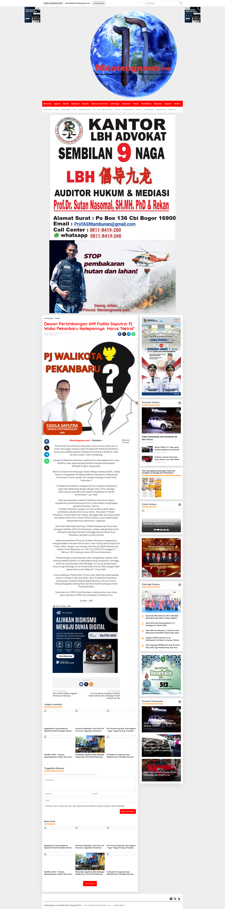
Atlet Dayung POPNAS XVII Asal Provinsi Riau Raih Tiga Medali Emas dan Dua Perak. (163, 646)
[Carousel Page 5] (167, 529)
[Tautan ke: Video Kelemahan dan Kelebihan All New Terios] (161, 420)
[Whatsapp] (133, 334)
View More (90, 883)
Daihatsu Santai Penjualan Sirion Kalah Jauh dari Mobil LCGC (167, 458)
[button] (180, 3)
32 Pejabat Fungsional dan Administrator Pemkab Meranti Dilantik (120, 756)
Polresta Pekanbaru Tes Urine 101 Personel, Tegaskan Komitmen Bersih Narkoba (89, 729)
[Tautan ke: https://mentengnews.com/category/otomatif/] (179, 402)
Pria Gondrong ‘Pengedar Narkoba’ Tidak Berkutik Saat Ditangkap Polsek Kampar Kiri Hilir (104, 694)
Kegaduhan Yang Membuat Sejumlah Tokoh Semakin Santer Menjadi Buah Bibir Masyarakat (58, 729)
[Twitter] (86, 684)
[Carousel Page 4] (164, 529)
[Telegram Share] (129, 334)
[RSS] (91, 684)
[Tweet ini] (124, 334)
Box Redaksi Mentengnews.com (98, 905)
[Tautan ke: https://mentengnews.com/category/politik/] (179, 504)
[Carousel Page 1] (155, 529)
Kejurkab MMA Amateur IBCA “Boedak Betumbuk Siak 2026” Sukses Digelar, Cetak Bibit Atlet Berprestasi (162, 616)
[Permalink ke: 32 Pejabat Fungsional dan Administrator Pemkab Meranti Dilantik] (121, 744)
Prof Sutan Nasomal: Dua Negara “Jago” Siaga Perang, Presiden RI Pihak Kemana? (121, 729)
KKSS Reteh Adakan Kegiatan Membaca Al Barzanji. (65, 693)
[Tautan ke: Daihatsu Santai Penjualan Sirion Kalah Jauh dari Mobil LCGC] (147, 458)
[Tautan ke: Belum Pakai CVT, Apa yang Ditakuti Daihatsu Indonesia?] (147, 449)
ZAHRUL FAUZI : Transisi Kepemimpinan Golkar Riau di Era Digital (58, 756)
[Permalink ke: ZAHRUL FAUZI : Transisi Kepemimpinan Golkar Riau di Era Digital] (58, 744)
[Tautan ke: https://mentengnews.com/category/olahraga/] (179, 584)
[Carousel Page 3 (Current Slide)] (161, 529)
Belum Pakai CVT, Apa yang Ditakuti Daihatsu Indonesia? (167, 448)
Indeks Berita (119, 905)
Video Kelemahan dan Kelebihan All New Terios (159, 438)
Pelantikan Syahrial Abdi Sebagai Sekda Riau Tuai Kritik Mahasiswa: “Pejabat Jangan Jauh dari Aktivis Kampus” (89, 756)
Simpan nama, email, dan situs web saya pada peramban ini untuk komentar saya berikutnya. (85, 806)
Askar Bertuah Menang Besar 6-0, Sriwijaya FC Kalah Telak (161, 624)
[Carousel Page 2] (158, 529)
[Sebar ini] (120, 334)
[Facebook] (81, 684)
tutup (38, 8)
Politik (46, 335)
